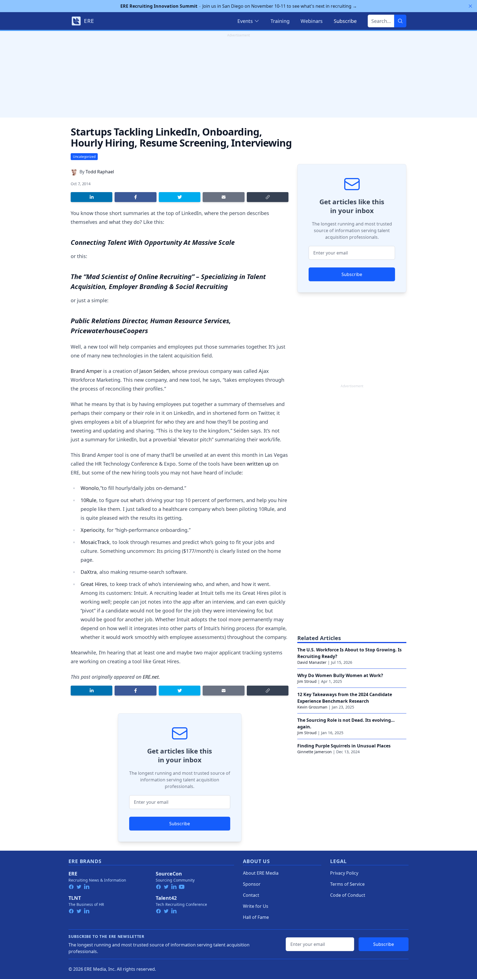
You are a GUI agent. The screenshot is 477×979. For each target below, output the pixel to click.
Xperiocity (92, 530)
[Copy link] (267, 197)
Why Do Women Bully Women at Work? (340, 675)
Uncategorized (84, 156)
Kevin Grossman (312, 707)
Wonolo (90, 488)
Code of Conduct (347, 895)
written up (259, 463)
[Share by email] (223, 197)
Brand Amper (86, 371)
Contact (251, 895)
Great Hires (94, 584)
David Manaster (312, 662)
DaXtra (89, 572)
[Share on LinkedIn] (91, 197)
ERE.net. (151, 676)
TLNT (74, 898)
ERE (72, 873)
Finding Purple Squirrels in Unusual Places (344, 746)
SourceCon (169, 873)
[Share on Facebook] (135, 197)
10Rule (88, 500)
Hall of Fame (256, 917)
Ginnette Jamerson (314, 751)
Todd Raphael (100, 172)
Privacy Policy (344, 873)
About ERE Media (261, 873)
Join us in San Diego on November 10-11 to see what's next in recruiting (238, 6)
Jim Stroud (307, 681)
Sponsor (252, 884)
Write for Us (255, 906)
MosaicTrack (95, 542)
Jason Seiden (154, 371)
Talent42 (166, 898)
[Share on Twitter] (179, 197)
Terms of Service (347, 884)
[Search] (400, 21)
